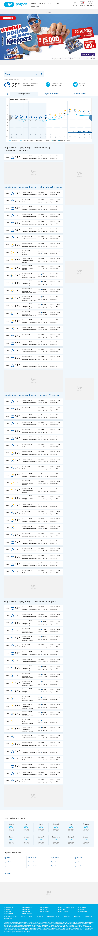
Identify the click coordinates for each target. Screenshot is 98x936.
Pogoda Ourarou (55, 862)
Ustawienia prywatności (53, 916)
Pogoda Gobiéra (78, 858)
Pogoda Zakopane (27, 913)
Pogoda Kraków (26, 909)
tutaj (40, 933)
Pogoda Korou (77, 862)
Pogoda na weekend (80, 94)
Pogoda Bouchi (32, 866)
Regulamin (67, 916)
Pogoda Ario (7, 858)
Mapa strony (77, 916)
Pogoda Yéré (7, 866)
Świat (49, 3)
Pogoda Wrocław (8, 913)
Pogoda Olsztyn (80, 909)
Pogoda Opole (7, 911)
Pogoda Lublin (44, 909)
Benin (16, 67)
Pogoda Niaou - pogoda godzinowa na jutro (24, 187)
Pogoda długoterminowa (52, 94)
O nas (30, 916)
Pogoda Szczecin (63, 911)
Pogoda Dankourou (33, 862)
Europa (42, 3)
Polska (33, 3)
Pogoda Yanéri (77, 866)
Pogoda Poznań (26, 911)
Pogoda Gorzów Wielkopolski (66, 907)
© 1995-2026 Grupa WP (10, 916)
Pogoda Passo (55, 858)
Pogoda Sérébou (8, 862)
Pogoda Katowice (81, 907)
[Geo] (41, 74)
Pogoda (21, 4)
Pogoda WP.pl (8, 67)
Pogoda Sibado (32, 858)
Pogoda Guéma (55, 866)
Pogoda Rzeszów (44, 911)
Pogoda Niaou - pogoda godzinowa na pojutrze (25, 395)
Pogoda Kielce (7, 909)
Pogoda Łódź (61, 909)
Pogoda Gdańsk (44, 907)
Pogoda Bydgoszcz (27, 907)
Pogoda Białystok (8, 907)
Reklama (22, 916)
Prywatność (39, 916)
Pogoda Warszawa (81, 911)
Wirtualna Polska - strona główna (9, 4)
